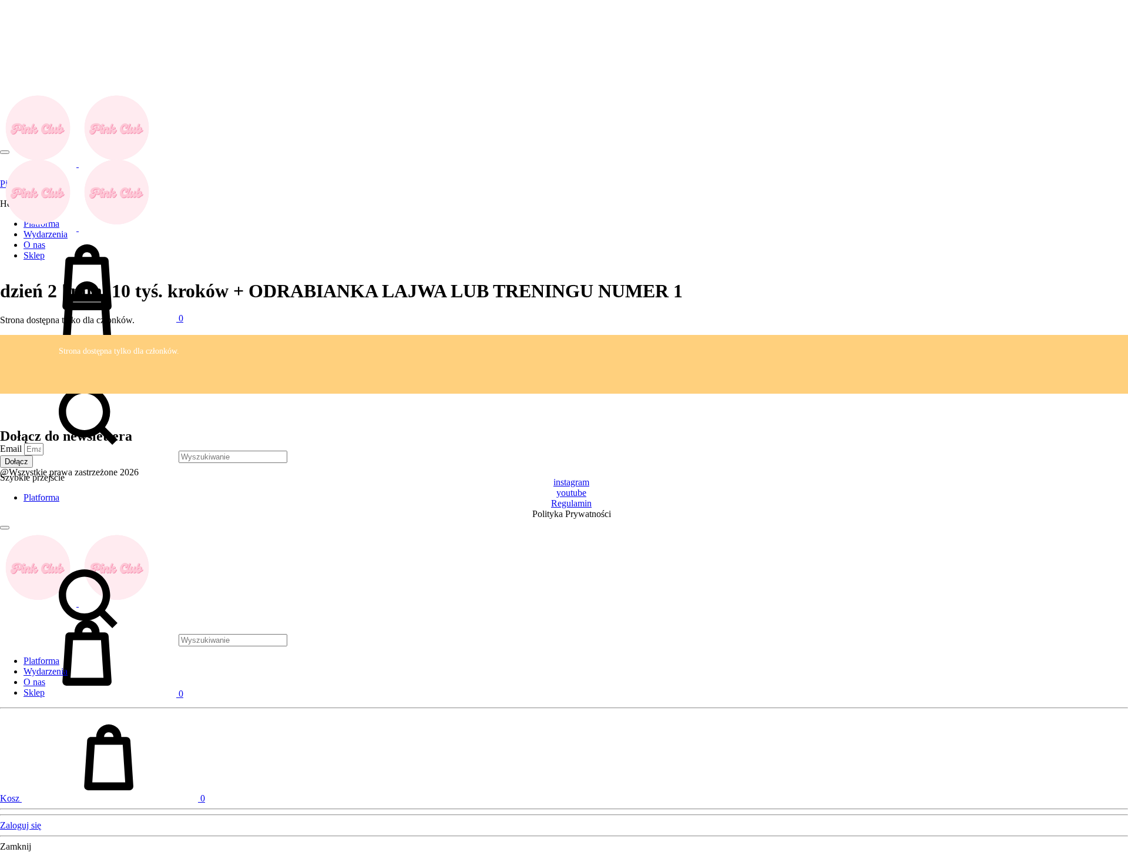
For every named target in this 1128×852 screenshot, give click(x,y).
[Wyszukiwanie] (143, 456)
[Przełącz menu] (4, 152)
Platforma (41, 661)
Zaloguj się (20, 825)
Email (12, 449)
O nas (34, 682)
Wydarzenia (46, 671)
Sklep (34, 692)
